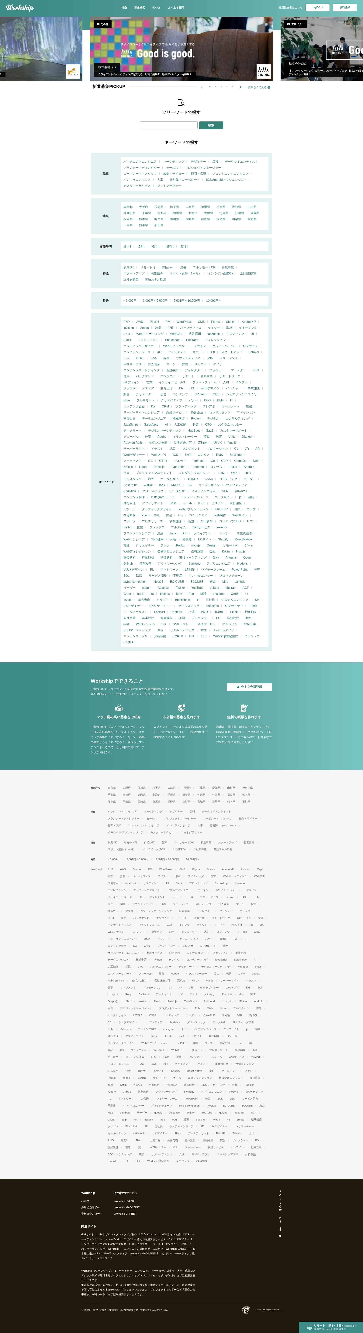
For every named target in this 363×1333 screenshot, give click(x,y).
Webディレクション (137, 551)
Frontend (198, 466)
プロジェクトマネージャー (203, 167)
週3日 (156, 246)
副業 (158, 327)
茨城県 (159, 207)
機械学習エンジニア (171, 551)
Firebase (198, 460)
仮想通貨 (197, 551)
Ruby (219, 454)
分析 (173, 539)
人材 (226, 382)
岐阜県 (159, 219)
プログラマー (201, 618)
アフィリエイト (152, 503)
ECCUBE (196, 581)
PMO (204, 612)
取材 (229, 327)
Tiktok (234, 612)
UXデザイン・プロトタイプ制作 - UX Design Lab (128, 1234)
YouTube (197, 587)
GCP (224, 460)
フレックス (156, 527)
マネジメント (191, 448)
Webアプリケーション (193, 509)
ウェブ (251, 509)
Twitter (180, 587)
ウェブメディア (236, 485)
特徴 (124, 7)
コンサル (216, 466)
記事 (173, 448)
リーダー (129, 587)
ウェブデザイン (209, 485)
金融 (212, 551)
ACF (246, 587)
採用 (185, 364)
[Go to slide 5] (232, 86)
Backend (236, 454)
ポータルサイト (171, 479)
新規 (191, 521)
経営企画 (197, 412)
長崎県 (190, 219)
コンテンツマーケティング (141, 370)
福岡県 (205, 207)
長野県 (221, 219)
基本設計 (148, 618)
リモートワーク (229, 376)
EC (190, 485)
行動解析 (148, 557)
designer (219, 593)
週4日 (141, 246)
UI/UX (218, 442)
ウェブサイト (224, 497)
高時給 (202, 442)
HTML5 (193, 479)
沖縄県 (239, 213)
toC (150, 460)
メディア (148, 388)
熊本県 (143, 225)
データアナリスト (135, 612)
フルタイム (178, 527)
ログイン (317, 7)
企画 (126, 472)
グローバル (131, 436)
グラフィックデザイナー (140, 346)
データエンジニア (154, 418)
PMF (220, 400)
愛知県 (236, 207)
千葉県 (146, 213)
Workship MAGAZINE (127, 1207)
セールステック (188, 605)
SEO (126, 333)
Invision (128, 327)
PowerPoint (239, 569)
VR (247, 448)
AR (257, 448)
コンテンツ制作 (134, 497)
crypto (127, 599)
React (143, 466)
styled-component (135, 581)
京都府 (162, 213)
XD (159, 352)
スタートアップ (134, 273)
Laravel (254, 352)
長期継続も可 (183, 442)
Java (173, 533)
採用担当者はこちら (290, 7)
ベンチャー (233, 388)
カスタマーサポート (233, 430)
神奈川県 (129, 213)
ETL (192, 636)
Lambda (239, 581)
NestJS (159, 581)
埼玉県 (174, 207)
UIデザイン (250, 346)
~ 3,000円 (130, 300)
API (184, 533)
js (240, 497)
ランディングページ (194, 497)
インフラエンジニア (137, 179)
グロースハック (152, 491)
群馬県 (205, 219)
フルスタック (132, 479)
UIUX (256, 370)
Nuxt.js (240, 551)
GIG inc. (259, 1309)
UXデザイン (131, 382)
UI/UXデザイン (133, 569)
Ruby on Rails (133, 442)
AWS (139, 321)
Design (211, 545)
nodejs (195, 545)
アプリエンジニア (219, 563)
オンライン (229, 624)
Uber (126, 400)
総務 (249, 406)
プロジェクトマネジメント (154, 472)
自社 (156, 515)
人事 (160, 179)
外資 (148, 436)
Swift (188, 454)
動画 (126, 394)
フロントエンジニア (137, 533)
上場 (191, 612)
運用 (126, 376)
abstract (231, 587)
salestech (212, 605)
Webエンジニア (134, 539)
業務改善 (145, 563)
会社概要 (85, 1309)
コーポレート (230, 406)
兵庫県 (221, 207)
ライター (214, 327)
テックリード (132, 430)
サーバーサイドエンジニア (141, 412)
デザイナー (198, 161)
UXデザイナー (133, 605)
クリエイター (145, 545)
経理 (203, 593)
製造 (248, 618)
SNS (210, 358)
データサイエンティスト (241, 161)
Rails (126, 527)
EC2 (126, 358)
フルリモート (146, 400)
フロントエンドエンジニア (230, 173)
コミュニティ (198, 515)
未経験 (148, 485)
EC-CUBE (177, 581)
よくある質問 (176, 7)
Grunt (127, 593)
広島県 (190, 207)
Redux (180, 545)
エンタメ (204, 454)
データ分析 (177, 491)
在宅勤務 (129, 515)
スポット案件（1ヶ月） (186, 273)
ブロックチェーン (231, 575)
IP (197, 599)
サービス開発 (158, 575)
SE (257, 599)
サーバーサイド (134, 448)
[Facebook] (280, 1229)
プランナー (216, 370)
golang (214, 587)
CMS (201, 321)
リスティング (235, 333)
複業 (140, 527)
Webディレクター (175, 346)
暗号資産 (144, 599)
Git (213, 352)
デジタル (213, 418)
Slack (127, 340)
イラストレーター (185, 436)
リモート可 (147, 267)
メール (187, 503)
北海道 (193, 213)
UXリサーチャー (160, 605)
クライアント (203, 533)
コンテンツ (180, 394)
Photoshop (172, 340)
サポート (198, 352)
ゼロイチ (217, 503)
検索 (211, 125)
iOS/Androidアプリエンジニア (226, 179)
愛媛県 (208, 213)
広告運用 (195, 333)
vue (144, 515)
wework (222, 527)
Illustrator (192, 340)
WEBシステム (145, 624)
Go (213, 460)
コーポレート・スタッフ (140, 173)
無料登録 (345, 7)
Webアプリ (159, 454)
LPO (250, 521)
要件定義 (129, 618)
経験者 (187, 539)
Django (247, 436)
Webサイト (240, 515)
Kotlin (226, 551)
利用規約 (113, 1309)
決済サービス (207, 624)
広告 (164, 394)
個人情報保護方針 (129, 1309)
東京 (213, 581)
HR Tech (200, 394)
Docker (154, 321)
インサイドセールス (172, 382)
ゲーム (249, 545)
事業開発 (254, 388)
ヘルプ (85, 1201)
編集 (167, 358)
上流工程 (250, 612)
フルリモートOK (204, 267)
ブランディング (185, 406)
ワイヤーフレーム (213, 569)
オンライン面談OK (220, 273)
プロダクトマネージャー (195, 472)
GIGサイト (87, 1234)
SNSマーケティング (193, 557)
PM (168, 321)
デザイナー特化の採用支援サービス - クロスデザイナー (156, 1239)
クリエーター (145, 394)
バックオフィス (190, 327)
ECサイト (205, 539)
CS (180, 515)
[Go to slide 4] (226, 86)
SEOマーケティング (137, 630)
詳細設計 (233, 618)
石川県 (159, 225)
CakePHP (130, 485)
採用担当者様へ (90, 1207)
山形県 (252, 207)
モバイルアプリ (223, 630)
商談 (160, 630)
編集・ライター (173, 173)
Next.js (128, 466)
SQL (126, 575)
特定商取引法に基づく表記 (154, 1309)
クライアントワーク (137, 352)
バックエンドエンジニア (140, 161)
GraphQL (240, 460)
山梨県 (236, 219)
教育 (219, 436)
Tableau (176, 612)
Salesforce (151, 424)
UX (192, 388)
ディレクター (194, 370)
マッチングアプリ (135, 636)
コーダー (250, 479)
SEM (225, 491)
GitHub (128, 563)
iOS (175, 454)
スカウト (201, 364)
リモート (188, 376)
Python (196, 418)
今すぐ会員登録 (251, 686)
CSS (154, 358)
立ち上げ (167, 388)
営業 (149, 382)
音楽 (206, 436)
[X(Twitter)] (280, 1235)
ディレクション (215, 340)
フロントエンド (148, 340)
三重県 (128, 225)
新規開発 (176, 521)
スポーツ (129, 521)
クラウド (129, 388)
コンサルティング (238, 418)
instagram (157, 497)
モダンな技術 (158, 442)
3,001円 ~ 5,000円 (155, 300)
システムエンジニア (234, 599)
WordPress (184, 321)
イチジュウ (252, 636)
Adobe (161, 436)
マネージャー (182, 624)
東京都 (128, 207)
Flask (253, 605)
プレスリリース (152, 521)
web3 (234, 593)
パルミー (224, 533)
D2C (139, 575)
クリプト (163, 599)
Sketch (230, 321)
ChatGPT (129, 642)
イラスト (157, 448)
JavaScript (130, 424)
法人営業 (154, 364)
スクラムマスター (230, 424)
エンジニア (168, 376)
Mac (225, 581)
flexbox (165, 593)
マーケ (171, 364)
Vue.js (232, 442)
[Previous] (202, 87)
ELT (204, 636)
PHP (126, 321)
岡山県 (174, 219)
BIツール (129, 509)
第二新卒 (207, 521)
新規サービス (175, 412)
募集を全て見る (257, 87)
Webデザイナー (134, 454)
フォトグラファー (169, 185)
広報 (215, 161)
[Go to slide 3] (220, 86)
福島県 (128, 219)
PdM (221, 472)
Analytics (129, 491)
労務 (171, 327)
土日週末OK (248, 273)
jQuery (247, 557)
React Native (243, 539)
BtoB (207, 400)
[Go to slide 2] (215, 86)
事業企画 (129, 418)
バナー (193, 400)
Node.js (242, 563)
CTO (208, 424)
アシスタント (177, 352)
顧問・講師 (198, 173)
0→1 (201, 503)
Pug (191, 593)
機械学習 (179, 418)
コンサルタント (219, 412)
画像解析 (129, 557)
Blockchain (182, 599)
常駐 (126, 545)
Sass (173, 503)
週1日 (184, 246)
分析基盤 (160, 636)
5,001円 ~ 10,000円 (187, 300)
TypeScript (178, 466)
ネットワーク (169, 569)
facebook (213, 333)
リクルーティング (182, 630)
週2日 (170, 246)
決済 (160, 533)
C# (236, 448)
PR (181, 388)
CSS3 (209, 479)
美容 (257, 569)
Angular (231, 557)
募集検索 (139, 7)
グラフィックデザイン (157, 509)
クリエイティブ (171, 400)
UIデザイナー (234, 605)
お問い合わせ (99, 1309)
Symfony (194, 563)
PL (152, 569)
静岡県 (177, 213)
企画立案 (207, 376)
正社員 (210, 599)
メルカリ (180, 460)
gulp (140, 593)
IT (231, 400)
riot (152, 593)
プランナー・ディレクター (141, 167)
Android (249, 466)
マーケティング (173, 161)
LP (173, 497)
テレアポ (209, 406)
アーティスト (132, 460)
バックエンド (145, 376)
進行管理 (129, 503)
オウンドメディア (188, 358)
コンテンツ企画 (134, 406)
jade (179, 593)
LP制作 (190, 569)
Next (256, 460)
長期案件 (157, 273)
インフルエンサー (201, 575)
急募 (183, 267)
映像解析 (167, 557)
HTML (140, 358)
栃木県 (143, 219)
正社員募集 (131, 279)
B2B (162, 485)
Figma (215, 321)
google (146, 587)
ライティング (248, 327)
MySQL (176, 485)
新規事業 (228, 267)
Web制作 (220, 515)
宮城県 (252, 219)
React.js (159, 466)
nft (246, 593)
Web (234, 472)
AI (166, 424)
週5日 (127, 246)
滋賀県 (224, 213)
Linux (247, 472)
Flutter (233, 466)
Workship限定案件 (225, 636)
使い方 (157, 7)
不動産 (177, 575)
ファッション (246, 412)
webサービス (201, 527)
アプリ (217, 364)
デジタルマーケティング (164, 430)
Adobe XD (249, 321)
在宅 (169, 515)
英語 (182, 618)
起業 (196, 424)
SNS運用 (157, 539)
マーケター (238, 370)
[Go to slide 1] (209, 86)
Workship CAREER (125, 1213)
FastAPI (159, 612)
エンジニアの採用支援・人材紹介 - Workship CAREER (155, 1248)
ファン (165, 545)
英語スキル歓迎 (155, 279)
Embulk (178, 636)
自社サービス (132, 364)
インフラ (242, 382)
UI (252, 333)
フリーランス (229, 358)
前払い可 (168, 267)
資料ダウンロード (91, 1213)
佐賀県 (255, 213)
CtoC (216, 394)
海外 (151, 479)
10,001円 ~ (213, 300)
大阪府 (143, 207)
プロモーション (217, 448)
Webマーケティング (150, 333)
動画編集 (167, 618)
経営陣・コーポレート (185, 179)
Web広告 (176, 333)
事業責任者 (244, 533)
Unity (231, 436)
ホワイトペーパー (225, 346)
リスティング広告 (203, 491)
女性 (204, 630)
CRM (165, 406)
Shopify (223, 539)
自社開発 (236, 503)
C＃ (164, 624)
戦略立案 (250, 624)
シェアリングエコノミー (242, 394)
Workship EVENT (124, 1201)
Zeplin (144, 327)
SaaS (210, 430)
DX (153, 406)
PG (218, 618)
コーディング (228, 479)
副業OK (128, 267)
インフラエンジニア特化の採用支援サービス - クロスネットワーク (121, 1244)
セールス (172, 167)
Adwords (241, 491)
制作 (216, 557)
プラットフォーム (204, 382)
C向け (163, 460)
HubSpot (194, 430)
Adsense (164, 587)
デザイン (200, 346)
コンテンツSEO (230, 521)
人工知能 (180, 424)
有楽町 (218, 612)
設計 (126, 624)
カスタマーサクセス (137, 185)
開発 (251, 497)
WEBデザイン (210, 388)
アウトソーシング (170, 563)
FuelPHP (221, 509)
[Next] (240, 87)
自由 (237, 509)
